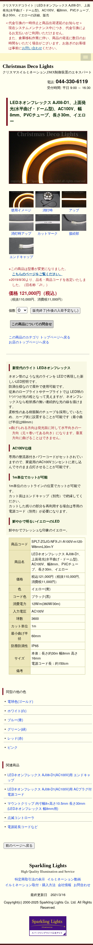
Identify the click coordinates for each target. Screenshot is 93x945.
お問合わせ (82, 884)
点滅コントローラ (20, 817)
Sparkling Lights (48, 868)
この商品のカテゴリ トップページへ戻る (39, 337)
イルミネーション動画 (64, 879)
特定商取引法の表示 (30, 879)
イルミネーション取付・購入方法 (30, 884)
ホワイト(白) (16, 710)
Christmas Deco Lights (47, 68)
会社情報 (64, 884)
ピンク (12, 747)
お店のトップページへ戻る (29, 341)
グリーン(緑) (16, 729)
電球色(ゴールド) (20, 701)
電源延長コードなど (22, 826)
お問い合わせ (32, 47)
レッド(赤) (15, 738)
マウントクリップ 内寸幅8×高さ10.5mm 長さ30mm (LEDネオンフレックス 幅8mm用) (46, 806)
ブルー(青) (15, 719)
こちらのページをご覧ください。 (37, 273)
